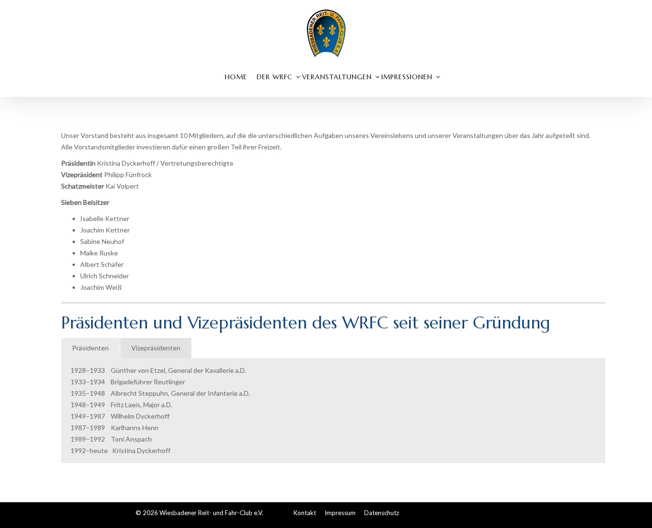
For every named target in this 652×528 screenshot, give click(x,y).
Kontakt (305, 513)
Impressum (340, 513)
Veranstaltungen (337, 77)
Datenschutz (381, 513)
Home (236, 77)
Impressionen (406, 77)
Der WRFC (275, 77)
